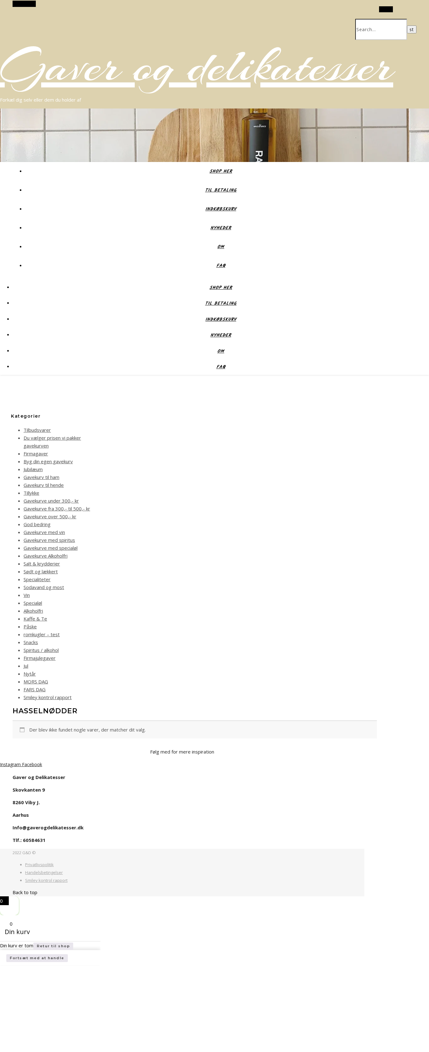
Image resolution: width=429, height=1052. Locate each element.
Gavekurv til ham (41, 477)
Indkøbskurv (220, 209)
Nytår (30, 674)
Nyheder (220, 228)
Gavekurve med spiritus (49, 540)
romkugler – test (42, 634)
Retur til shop (53, 946)
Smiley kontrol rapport (48, 697)
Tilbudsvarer (37, 430)
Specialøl (33, 603)
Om (220, 246)
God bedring (37, 524)
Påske (30, 626)
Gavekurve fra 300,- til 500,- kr (57, 508)
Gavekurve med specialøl (51, 548)
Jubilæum (33, 469)
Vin (27, 595)
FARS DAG (35, 689)
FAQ (220, 265)
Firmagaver (36, 453)
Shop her (220, 171)
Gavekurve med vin (44, 532)
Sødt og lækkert (41, 571)
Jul (26, 666)
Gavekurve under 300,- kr (51, 501)
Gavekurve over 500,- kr (50, 516)
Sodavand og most (44, 587)
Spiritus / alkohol (41, 650)
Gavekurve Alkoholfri (46, 556)
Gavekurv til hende (44, 485)
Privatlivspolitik (39, 864)
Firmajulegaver (40, 658)
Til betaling (220, 190)
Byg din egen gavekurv (48, 461)
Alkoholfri (33, 611)
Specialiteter (37, 579)
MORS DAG (36, 681)
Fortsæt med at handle (37, 958)
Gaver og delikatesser (196, 66)
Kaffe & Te (35, 618)
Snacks (31, 642)
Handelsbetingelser (44, 872)
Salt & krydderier (42, 563)
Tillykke (31, 493)
